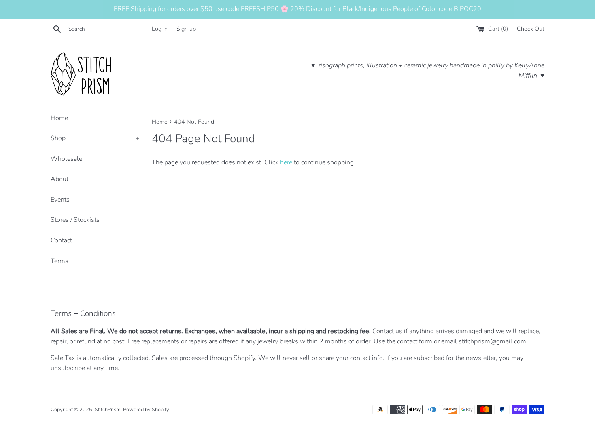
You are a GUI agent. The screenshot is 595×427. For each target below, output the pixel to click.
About (59, 179)
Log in (160, 29)
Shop (95, 138)
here (286, 162)
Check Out (530, 29)
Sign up (186, 29)
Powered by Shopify (146, 409)
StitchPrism (108, 409)
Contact (61, 240)
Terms (59, 261)
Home (59, 118)
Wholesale (66, 158)
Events (60, 199)
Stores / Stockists (75, 219)
